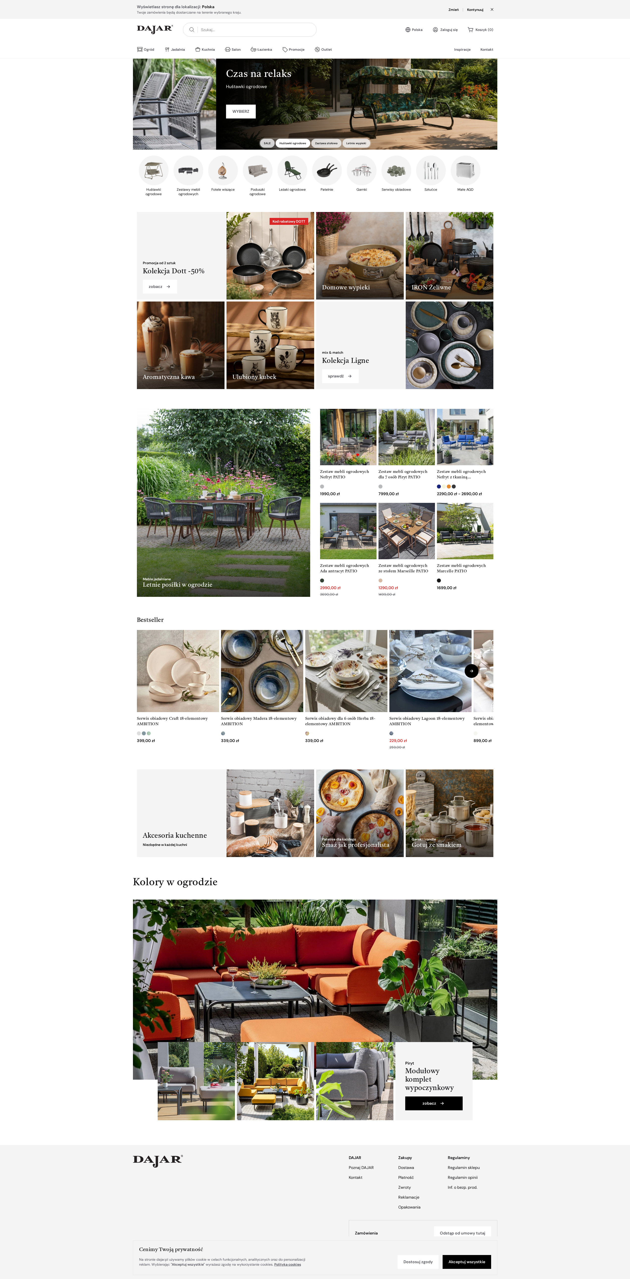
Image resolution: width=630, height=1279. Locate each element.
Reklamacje (408, 1197)
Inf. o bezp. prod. (462, 1187)
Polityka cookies (287, 1264)
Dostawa (406, 1167)
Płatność (406, 1177)
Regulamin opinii (463, 1177)
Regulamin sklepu (464, 1167)
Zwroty (404, 1187)
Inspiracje (462, 49)
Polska (417, 29)
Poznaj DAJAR (361, 1167)
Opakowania (409, 1207)
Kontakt (486, 49)
